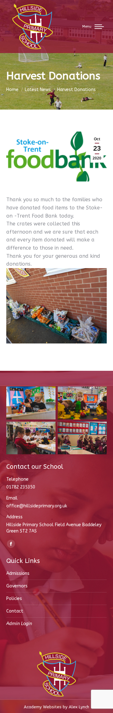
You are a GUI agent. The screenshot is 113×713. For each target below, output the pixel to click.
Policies (14, 598)
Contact (14, 611)
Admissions (18, 573)
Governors (17, 586)
